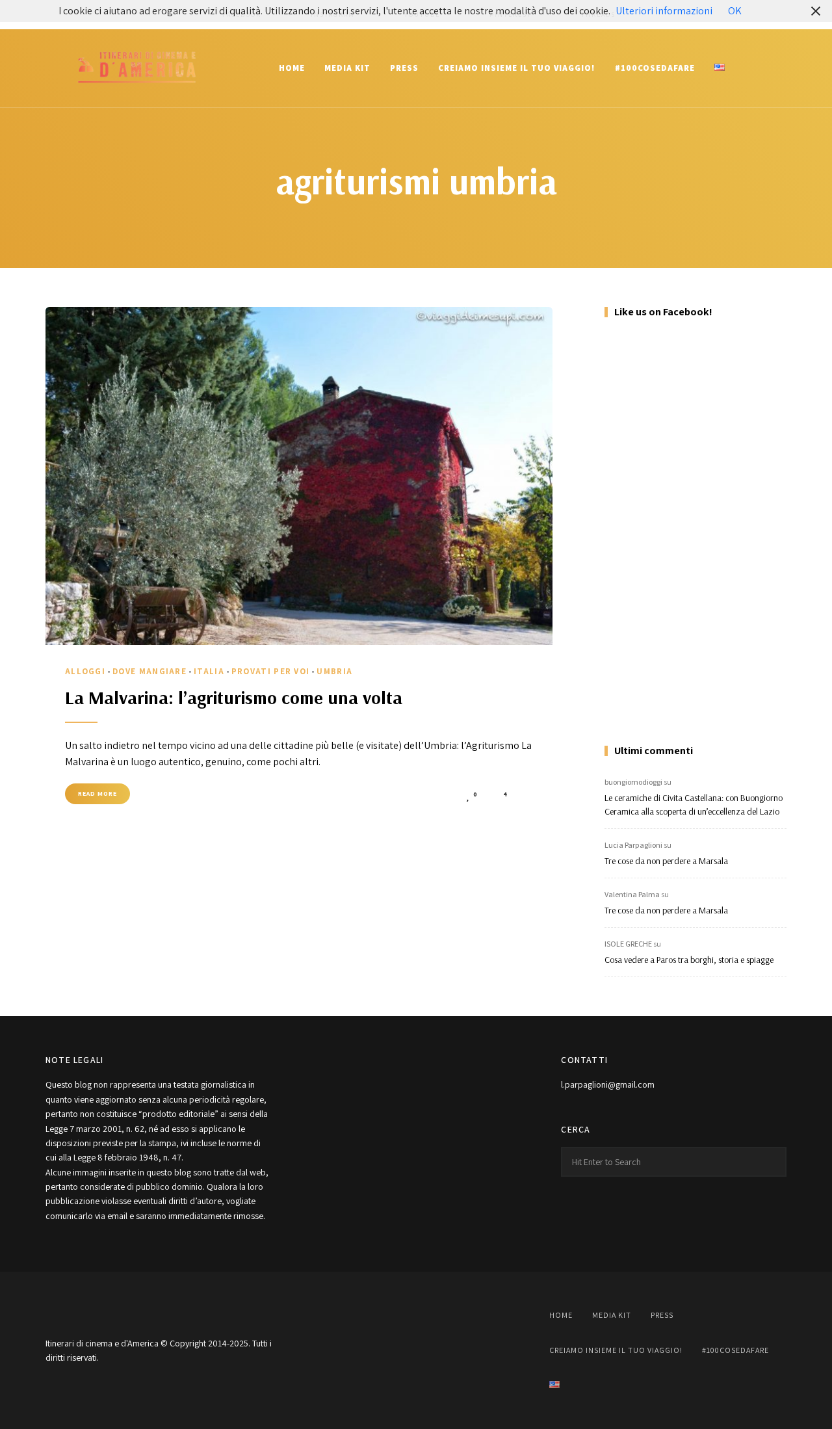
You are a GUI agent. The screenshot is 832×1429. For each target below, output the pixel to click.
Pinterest (448, 1350)
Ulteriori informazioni (664, 11)
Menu (773, 68)
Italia (209, 671)
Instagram (383, 1350)
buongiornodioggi (633, 782)
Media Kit (347, 67)
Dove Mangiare (149, 671)
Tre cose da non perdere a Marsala (666, 861)
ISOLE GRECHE (628, 944)
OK (735, 11)
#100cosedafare (655, 67)
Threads (481, 1350)
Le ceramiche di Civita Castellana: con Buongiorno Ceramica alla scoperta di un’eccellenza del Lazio (693, 804)
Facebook (351, 1350)
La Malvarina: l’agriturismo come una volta (233, 697)
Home (292, 67)
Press (404, 67)
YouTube (416, 1350)
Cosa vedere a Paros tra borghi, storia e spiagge (689, 959)
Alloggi (85, 671)
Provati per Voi (270, 671)
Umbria (334, 671)
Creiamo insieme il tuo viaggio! (516, 67)
